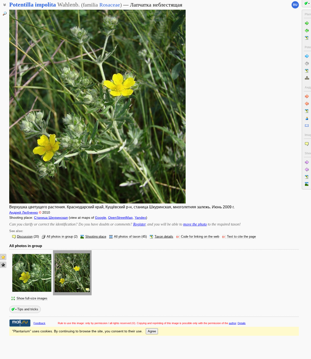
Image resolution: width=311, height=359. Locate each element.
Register (139, 224)
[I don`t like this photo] (3, 265)
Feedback (39, 323)
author (232, 323)
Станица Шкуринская (51, 217)
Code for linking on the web (200, 236)
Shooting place (95, 236)
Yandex (140, 217)
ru (295, 5)
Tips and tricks (27, 309)
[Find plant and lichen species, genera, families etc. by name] (4, 13)
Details (242, 323)
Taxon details (164, 236)
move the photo (195, 224)
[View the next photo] (166, 106)
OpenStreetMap (120, 217)
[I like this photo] (3, 257)
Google (100, 217)
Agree (152, 331)
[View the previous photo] (28, 106)
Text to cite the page (241, 236)
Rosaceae (109, 5)
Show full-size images (32, 298)
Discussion (25, 236)
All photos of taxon (127, 236)
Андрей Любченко (23, 212)
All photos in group (60, 236)
